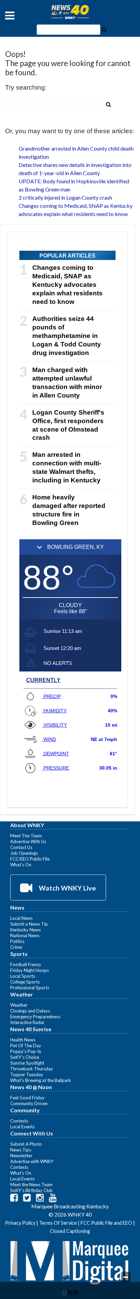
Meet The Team (26, 835)
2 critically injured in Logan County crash (65, 197)
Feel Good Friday (27, 1097)
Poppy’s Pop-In (25, 1051)
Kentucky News (25, 929)
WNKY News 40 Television (70, 11)
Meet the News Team (31, 1184)
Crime (16, 947)
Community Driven (29, 1103)
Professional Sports (29, 987)
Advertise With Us (28, 841)
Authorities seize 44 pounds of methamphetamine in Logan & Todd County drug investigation (66, 335)
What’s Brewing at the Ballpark (40, 1080)
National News (24, 935)
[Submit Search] (104, 29)
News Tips (20, 1150)
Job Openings (24, 853)
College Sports (25, 982)
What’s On (20, 864)
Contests (19, 1121)
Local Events (22, 1126)
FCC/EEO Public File (30, 859)
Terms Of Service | (60, 1223)
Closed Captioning (70, 1231)
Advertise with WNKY (32, 1161)
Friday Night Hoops (29, 970)
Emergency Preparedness (35, 1016)
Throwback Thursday (31, 1068)
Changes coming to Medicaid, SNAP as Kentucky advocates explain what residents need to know (67, 284)
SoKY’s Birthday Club (31, 1190)
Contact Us (21, 847)
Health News (22, 1039)
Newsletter (21, 1155)
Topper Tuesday (26, 1074)
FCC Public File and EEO (106, 1223)
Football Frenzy (25, 964)
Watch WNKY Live (66, 888)
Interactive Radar (27, 1022)
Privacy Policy (20, 1223)
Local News (21, 918)
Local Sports (22, 976)
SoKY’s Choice (24, 1057)
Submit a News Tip (29, 924)
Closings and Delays (30, 1011)
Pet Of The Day (25, 1045)
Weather (19, 1005)
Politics (17, 941)
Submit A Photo (26, 1144)
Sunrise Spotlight (27, 1063)
